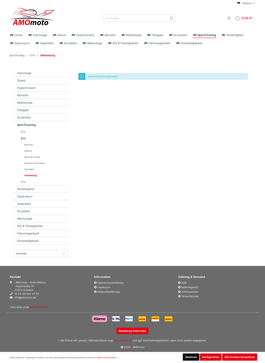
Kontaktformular (39, 307)
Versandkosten (190, 296)
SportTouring (17, 55)
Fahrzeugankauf (28, 233)
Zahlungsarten (189, 291)
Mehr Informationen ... (108, 357)
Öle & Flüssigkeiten (30, 226)
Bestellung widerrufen (132, 330)
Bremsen (28, 144)
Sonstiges (29, 169)
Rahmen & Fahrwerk (34, 163)
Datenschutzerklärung (110, 282)
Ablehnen (191, 356)
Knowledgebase (28, 241)
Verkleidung (47, 55)
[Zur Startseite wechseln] (32, 17)
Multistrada (24, 102)
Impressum (103, 287)
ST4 (23, 181)
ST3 (32, 55)
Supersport (24, 196)
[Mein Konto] (229, 18)
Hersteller (21, 253)
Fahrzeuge (24, 73)
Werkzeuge (24, 218)
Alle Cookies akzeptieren (239, 356)
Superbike (24, 204)
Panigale (23, 110)
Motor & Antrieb (32, 157)
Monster (22, 95)
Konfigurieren (210, 356)
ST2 (23, 131)
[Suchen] (171, 18)
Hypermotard (26, 88)
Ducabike (23, 211)
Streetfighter (25, 189)
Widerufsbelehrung (108, 291)
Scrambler (24, 117)
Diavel (21, 80)
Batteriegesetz (190, 287)
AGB (183, 282)
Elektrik (28, 150)
